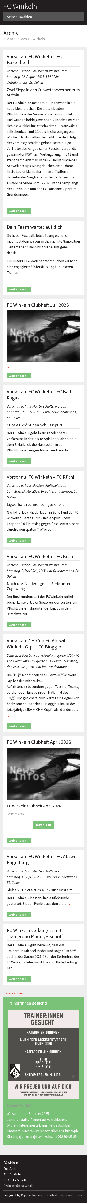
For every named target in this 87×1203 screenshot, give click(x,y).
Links (80, 1195)
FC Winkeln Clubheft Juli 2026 (38, 305)
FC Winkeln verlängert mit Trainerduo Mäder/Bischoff (35, 933)
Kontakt (52, 1195)
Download (43, 825)
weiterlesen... (19, 211)
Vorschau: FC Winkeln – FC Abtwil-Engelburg (42, 859)
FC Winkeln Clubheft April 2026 (39, 742)
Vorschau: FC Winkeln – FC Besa (40, 556)
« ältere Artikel (12, 993)
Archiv (11, 33)
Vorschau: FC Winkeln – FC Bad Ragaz (39, 394)
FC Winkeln (20, 6)
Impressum (67, 1195)
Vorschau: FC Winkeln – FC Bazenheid (34, 59)
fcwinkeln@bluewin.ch (18, 1186)
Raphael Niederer (32, 1195)
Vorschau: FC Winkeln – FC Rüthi (40, 477)
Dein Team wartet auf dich (35, 227)
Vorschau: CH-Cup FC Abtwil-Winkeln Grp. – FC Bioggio (37, 643)
